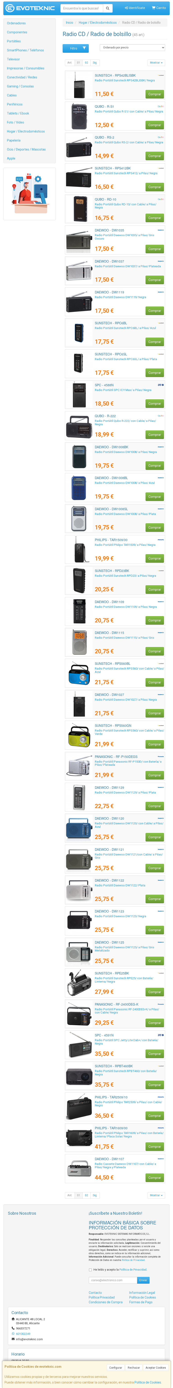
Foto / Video (15, 122)
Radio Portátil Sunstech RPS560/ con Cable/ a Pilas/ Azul (129, 670)
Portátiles (14, 41)
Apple (11, 158)
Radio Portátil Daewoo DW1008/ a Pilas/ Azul (125, 483)
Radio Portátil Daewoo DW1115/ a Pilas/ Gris (124, 637)
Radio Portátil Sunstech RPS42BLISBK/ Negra (125, 80)
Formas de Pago (141, 1302)
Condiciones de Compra (106, 1302)
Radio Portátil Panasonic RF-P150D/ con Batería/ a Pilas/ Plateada (128, 763)
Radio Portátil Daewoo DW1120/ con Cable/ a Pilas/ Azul (129, 825)
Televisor (13, 59)
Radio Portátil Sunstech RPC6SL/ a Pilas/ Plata (126, 359)
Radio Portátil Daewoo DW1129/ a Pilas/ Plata (125, 792)
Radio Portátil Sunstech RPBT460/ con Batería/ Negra (126, 1072)
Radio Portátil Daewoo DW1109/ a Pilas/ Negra (126, 606)
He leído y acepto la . (120, 1269)
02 (86, 62)
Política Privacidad (102, 1297)
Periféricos (15, 104)
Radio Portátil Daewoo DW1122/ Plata (120, 885)
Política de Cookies (147, 1382)
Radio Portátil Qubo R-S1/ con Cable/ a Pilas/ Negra (129, 111)
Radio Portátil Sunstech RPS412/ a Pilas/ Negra (126, 173)
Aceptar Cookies (156, 1367)
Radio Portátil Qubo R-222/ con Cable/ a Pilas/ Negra (125, 422)
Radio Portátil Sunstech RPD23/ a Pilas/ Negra (125, 575)
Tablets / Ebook (18, 113)
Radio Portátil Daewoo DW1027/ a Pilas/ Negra (126, 699)
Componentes (17, 32)
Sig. (95, 62)
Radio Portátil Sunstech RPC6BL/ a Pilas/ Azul (125, 328)
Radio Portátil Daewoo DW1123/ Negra (120, 916)
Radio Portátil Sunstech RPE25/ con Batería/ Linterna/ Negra (124, 979)
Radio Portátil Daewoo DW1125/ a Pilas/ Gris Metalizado (124, 949)
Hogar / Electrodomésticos (26, 131)
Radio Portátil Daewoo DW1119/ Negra (120, 297)
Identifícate (136, 8)
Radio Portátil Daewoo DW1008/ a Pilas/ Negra (126, 452)
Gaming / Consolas (20, 86)
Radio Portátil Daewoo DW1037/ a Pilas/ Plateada (128, 266)
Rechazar (134, 1367)
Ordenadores (16, 23)
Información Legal (142, 1292)
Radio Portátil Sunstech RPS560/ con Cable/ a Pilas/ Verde (129, 732)
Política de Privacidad (133, 1260)
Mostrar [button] (155, 62)
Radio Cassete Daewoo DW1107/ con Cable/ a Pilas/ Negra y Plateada (125, 1165)
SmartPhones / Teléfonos (25, 50)
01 (78, 62)
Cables (12, 95)
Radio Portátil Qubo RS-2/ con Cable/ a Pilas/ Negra (129, 142)
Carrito (161, 8)
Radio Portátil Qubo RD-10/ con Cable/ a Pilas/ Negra (125, 206)
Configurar (115, 1367)
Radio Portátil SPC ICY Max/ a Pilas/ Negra (123, 390)
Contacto (95, 1292)
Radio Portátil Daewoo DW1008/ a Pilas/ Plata (125, 514)
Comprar (154, 94)
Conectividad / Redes (22, 77)
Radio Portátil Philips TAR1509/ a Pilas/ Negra (125, 545)
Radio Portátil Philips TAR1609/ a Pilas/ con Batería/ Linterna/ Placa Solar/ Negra (129, 1134)
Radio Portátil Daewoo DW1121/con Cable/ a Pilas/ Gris (129, 856)
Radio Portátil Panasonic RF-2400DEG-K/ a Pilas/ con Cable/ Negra (127, 1011)
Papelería (13, 140)
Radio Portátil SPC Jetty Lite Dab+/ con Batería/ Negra (126, 1041)
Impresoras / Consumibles (25, 68)
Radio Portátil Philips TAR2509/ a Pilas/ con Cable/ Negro (128, 1103)
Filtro (73, 48)
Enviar (143, 1280)
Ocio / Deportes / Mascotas (26, 149)
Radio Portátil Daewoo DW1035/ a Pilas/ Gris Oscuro (124, 236)
